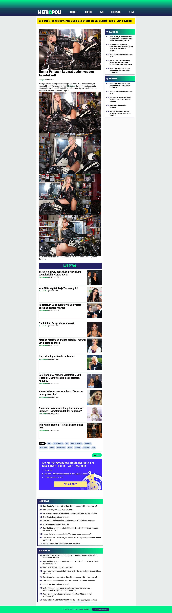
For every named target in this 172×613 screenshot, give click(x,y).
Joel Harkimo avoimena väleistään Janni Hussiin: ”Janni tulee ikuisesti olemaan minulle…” (60, 377)
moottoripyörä (61, 447)
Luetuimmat (45, 551)
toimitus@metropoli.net (100, 609)
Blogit (131, 12)
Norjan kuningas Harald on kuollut (56, 356)
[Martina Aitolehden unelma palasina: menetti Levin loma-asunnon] (94, 346)
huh (67, 443)
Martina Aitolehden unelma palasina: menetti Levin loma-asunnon (62, 341)
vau (93, 447)
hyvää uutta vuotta (76, 443)
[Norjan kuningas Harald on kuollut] (94, 362)
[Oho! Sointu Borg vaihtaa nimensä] (94, 329)
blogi (49, 443)
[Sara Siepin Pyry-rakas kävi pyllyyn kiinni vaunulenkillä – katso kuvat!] (94, 277)
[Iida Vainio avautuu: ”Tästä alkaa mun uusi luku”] (94, 430)
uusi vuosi (86, 447)
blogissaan (71, 86)
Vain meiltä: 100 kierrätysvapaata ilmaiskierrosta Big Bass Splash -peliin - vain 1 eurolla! (85, 20)
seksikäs (77, 447)
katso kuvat (43, 447)
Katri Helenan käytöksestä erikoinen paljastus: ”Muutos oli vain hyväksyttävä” (67, 595)
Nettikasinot (116, 12)
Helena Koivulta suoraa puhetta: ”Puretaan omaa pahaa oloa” (61, 393)
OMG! (102, 12)
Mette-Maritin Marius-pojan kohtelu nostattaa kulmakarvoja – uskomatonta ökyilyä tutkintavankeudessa (67, 589)
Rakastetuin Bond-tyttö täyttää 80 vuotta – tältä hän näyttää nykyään (61, 306)
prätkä (70, 447)
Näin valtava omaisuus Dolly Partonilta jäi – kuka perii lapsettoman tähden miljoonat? (62, 410)
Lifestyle (88, 12)
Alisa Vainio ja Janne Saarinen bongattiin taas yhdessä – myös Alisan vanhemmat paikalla (70, 556)
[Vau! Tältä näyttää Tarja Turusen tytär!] (94, 294)
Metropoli (41, 80)
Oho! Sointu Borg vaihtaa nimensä (56, 323)
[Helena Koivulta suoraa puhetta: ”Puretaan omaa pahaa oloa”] (94, 397)
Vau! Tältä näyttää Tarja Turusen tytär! (58, 288)
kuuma (52, 447)
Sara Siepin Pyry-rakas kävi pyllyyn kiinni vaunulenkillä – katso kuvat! (60, 273)
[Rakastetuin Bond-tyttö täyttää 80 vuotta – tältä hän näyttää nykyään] (94, 310)
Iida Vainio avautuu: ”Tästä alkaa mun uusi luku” (61, 426)
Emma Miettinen (43, 277)
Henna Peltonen (58, 443)
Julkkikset (73, 12)
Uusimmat (45, 501)
